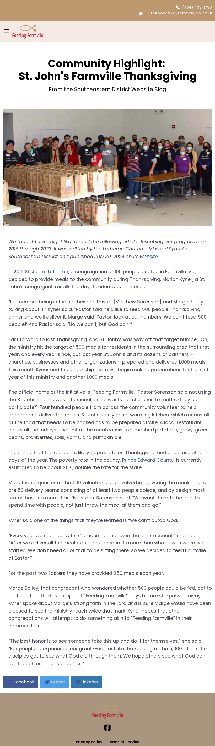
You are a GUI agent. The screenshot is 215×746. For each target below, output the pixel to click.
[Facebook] (107, 727)
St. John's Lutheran (46, 271)
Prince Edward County (148, 460)
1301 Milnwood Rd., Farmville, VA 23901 (177, 13)
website (149, 256)
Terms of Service (123, 741)
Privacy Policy (89, 741)
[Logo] (28, 31)
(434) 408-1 (192, 7)
